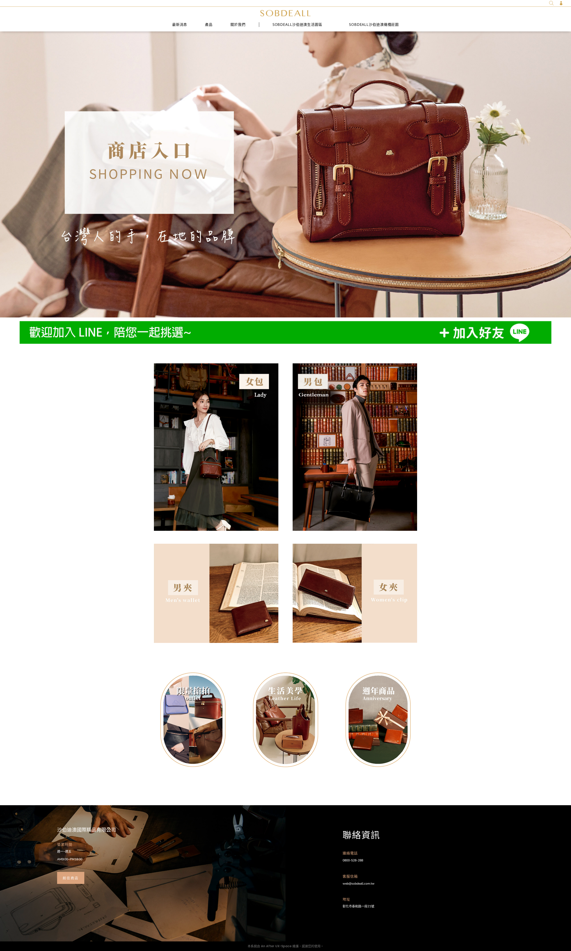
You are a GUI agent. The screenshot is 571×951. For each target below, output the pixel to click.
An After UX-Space (276, 946)
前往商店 (71, 877)
